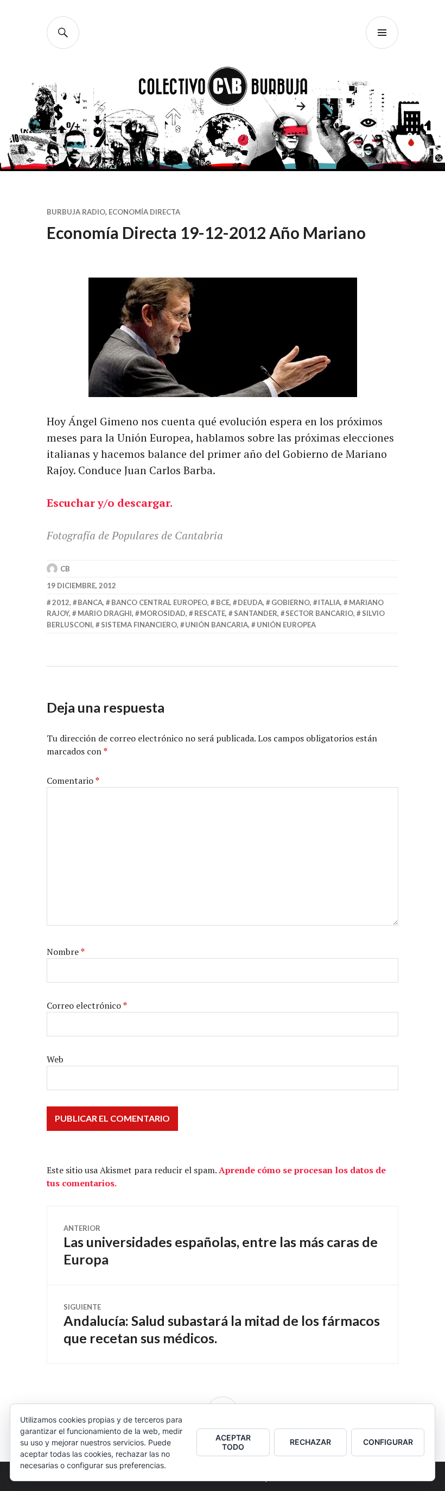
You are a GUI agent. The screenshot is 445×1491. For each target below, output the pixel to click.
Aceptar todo (233, 1442)
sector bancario (319, 613)
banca (90, 602)
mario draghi (105, 613)
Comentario (73, 781)
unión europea (286, 624)
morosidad (163, 613)
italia (329, 602)
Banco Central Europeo (159, 602)
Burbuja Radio (76, 211)
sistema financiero (139, 624)
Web (55, 1059)
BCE (223, 602)
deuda (250, 602)
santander (255, 613)
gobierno (290, 602)
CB (65, 568)
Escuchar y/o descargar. (110, 502)
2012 (60, 602)
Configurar (388, 1441)
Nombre (66, 952)
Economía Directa (144, 211)
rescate (209, 613)
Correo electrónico (87, 1005)
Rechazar (310, 1441)
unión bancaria (216, 624)
